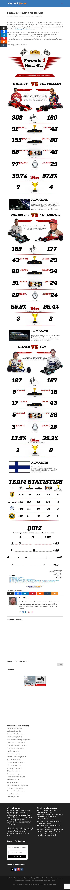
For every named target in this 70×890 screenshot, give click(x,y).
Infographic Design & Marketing (33, 878)
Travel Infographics (13, 794)
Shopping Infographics (14, 782)
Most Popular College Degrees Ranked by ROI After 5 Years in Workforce (50, 830)
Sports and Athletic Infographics (17, 785)
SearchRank (52, 884)
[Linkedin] (25, 593)
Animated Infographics (14, 728)
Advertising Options (38, 880)
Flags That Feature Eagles (46, 819)
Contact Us (26, 880)
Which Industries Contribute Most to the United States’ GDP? (50, 811)
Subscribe (17, 856)
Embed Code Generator (53, 878)
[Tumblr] (47, 593)
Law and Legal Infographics (15, 762)
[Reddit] (40, 593)
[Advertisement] (35, 638)
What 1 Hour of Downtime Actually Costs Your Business (49, 822)
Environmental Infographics (16, 742)
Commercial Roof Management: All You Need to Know (49, 826)
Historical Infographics (14, 754)
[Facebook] (18, 593)
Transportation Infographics (34, 16)
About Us (18, 880)
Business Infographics (14, 731)
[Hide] (1, 48)
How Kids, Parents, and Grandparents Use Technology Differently (50, 815)
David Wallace (13, 16)
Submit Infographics (14, 878)
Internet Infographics (14, 760)
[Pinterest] (32, 593)
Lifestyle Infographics (14, 765)
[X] (10, 593)
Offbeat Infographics (13, 771)
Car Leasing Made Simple (23, 29)
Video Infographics (13, 797)
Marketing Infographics (14, 768)
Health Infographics (13, 751)
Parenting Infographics (14, 774)
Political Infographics (13, 779)
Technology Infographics (15, 788)
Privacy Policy (50, 880)
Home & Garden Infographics (16, 757)
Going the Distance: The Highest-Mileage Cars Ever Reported (48, 835)
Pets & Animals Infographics (16, 777)
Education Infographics (14, 737)
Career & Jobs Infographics (15, 734)
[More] (54, 593)
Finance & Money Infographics (16, 745)
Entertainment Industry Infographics (18, 740)
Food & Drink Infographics (15, 748)
